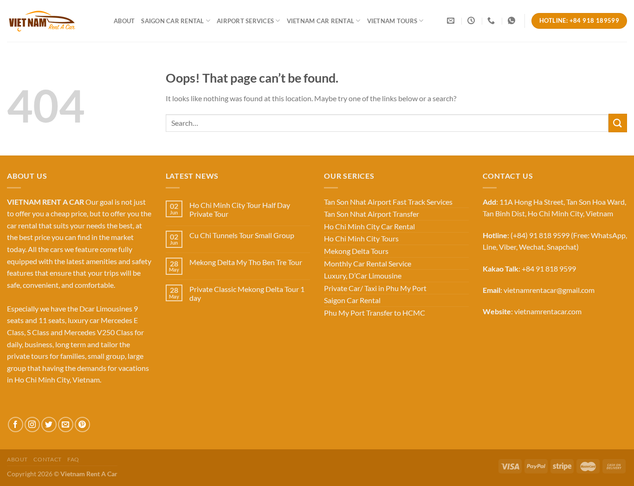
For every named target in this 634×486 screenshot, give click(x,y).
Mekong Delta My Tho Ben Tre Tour (245, 262)
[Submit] (617, 123)
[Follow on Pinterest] (82, 424)
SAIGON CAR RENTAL (172, 21)
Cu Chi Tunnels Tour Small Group (241, 235)
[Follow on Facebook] (15, 424)
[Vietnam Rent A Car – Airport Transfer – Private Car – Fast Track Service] (53, 20)
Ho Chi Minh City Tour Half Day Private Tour (239, 209)
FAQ (73, 459)
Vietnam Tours (392, 21)
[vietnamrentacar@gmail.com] (452, 21)
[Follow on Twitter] (49, 424)
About (124, 21)
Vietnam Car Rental (321, 21)
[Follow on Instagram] (32, 424)
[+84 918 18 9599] (492, 21)
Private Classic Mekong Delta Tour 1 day (246, 293)
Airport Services (245, 21)
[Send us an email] (65, 424)
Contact (47, 459)
